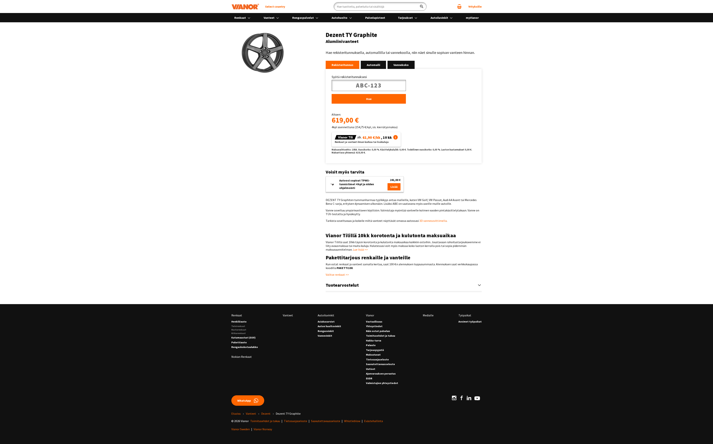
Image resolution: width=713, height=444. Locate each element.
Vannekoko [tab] (401, 65)
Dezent (266, 413)
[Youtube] (477, 398)
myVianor (472, 18)
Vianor (370, 315)
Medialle (428, 315)
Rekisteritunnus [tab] (342, 65)
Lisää (394, 187)
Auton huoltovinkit (329, 326)
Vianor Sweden (240, 429)
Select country (275, 6)
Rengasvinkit (326, 331)
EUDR (369, 378)
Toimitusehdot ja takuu (380, 335)
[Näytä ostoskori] (459, 6)
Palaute (371, 345)
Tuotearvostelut (342, 285)
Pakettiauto (239, 342)
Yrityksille (475, 6)
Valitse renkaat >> (337, 274)
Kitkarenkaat (238, 333)
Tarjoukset (405, 18)
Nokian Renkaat (241, 357)
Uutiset (370, 369)
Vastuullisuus (374, 321)
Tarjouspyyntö (375, 350)
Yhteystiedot (374, 326)
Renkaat (240, 18)
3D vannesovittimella (433, 221)
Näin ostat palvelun (378, 331)
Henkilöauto (239, 321)
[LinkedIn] (469, 398)
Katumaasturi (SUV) (243, 337)
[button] (395, 137)
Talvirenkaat (238, 326)
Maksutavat (373, 354)
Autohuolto (340, 18)
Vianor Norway (263, 429)
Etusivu (236, 413)
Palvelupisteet (375, 18)
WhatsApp (244, 400)
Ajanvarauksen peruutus (381, 373)
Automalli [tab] (373, 65)
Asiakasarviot (326, 321)
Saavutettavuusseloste (380, 364)
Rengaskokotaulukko (244, 347)
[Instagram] (454, 398)
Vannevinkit (325, 335)
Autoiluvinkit (440, 18)
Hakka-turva (373, 340)
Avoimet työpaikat (470, 321)
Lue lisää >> (360, 249)
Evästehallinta (373, 421)
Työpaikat (464, 315)
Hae (369, 99)
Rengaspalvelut (303, 18)
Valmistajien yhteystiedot (382, 383)
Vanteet (269, 18)
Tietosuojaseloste (377, 359)
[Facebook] (461, 398)
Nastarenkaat (238, 329)
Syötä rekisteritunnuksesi (349, 77)
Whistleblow (352, 421)
